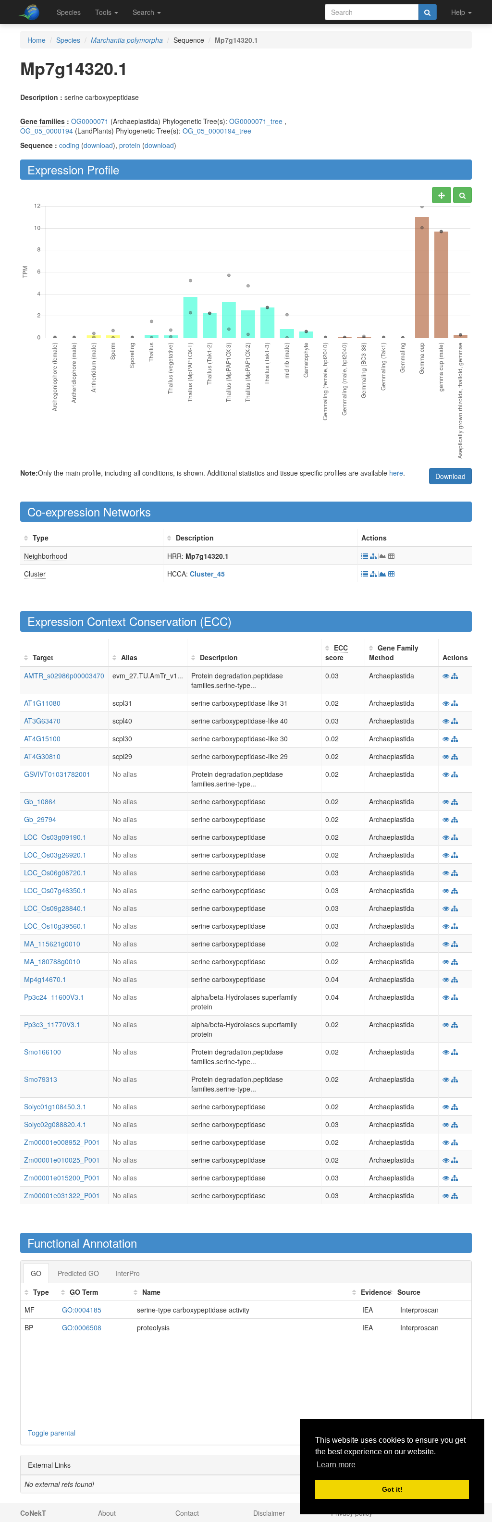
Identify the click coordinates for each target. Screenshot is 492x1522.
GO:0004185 (81, 1309)
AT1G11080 (42, 703)
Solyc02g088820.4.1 (55, 1124)
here (396, 473)
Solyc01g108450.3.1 (55, 1106)
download (98, 145)
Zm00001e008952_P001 (62, 1142)
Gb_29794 (40, 819)
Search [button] (144, 12)
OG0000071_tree (256, 121)
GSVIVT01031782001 (57, 774)
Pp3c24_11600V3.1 (54, 997)
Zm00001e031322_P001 (62, 1195)
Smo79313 (40, 1079)
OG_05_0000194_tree (217, 130)
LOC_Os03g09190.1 (55, 837)
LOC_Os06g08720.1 (55, 872)
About (107, 1513)
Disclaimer (269, 1513)
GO (36, 1273)
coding (69, 145)
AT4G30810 (42, 756)
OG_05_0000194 (46, 130)
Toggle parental (51, 1432)
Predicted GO (78, 1273)
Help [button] (459, 12)
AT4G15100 (42, 738)
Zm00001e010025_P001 (62, 1160)
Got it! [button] (392, 1489)
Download (450, 476)
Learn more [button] (336, 1465)
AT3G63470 (42, 720)
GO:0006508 (81, 1327)
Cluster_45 (207, 573)
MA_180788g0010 (52, 961)
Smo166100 (42, 1051)
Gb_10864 (40, 801)
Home (36, 40)
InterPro (127, 1273)
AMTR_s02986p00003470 (64, 675)
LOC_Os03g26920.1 (55, 854)
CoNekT (33, 1513)
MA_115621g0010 (52, 943)
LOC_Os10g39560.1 (55, 926)
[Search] (427, 12)
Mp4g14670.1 (45, 979)
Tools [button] (104, 12)
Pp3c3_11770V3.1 (52, 1024)
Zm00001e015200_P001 (62, 1177)
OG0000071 (90, 121)
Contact (187, 1513)
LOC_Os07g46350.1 (55, 890)
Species (69, 12)
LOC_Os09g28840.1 (55, 908)
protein (129, 145)
